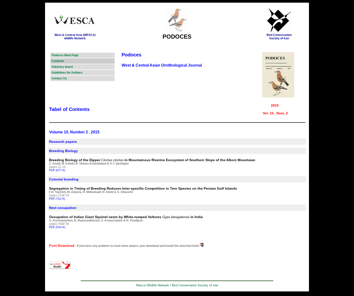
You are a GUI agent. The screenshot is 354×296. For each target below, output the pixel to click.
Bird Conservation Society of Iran (195, 285)
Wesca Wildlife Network (152, 285)
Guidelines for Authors (67, 72)
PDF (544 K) (57, 227)
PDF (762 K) (57, 198)
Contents (58, 61)
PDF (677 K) (57, 170)
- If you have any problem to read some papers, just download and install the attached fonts (137, 246)
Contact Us (59, 78)
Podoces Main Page (65, 55)
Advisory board (62, 67)
